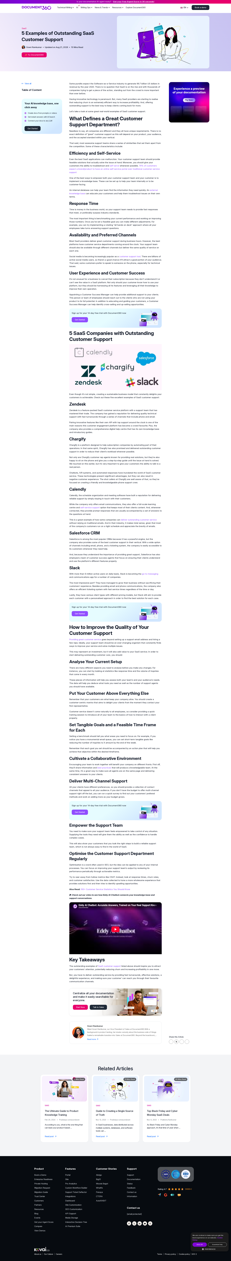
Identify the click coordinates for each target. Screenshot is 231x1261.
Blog (36, 1213)
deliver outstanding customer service (139, 520)
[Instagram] (150, 1223)
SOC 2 (194, 1254)
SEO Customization (73, 1209)
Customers (39, 1200)
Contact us (131, 1192)
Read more (91, 1039)
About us (37, 1254)
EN (185, 7)
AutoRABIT (101, 1200)
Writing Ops (85, 7)
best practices (104, 767)
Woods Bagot (102, 1183)
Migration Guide (41, 1192)
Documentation (133, 1179)
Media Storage (71, 1218)
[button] (209, 1249)
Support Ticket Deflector (76, 1192)
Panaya (99, 1192)
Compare (38, 1226)
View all (28, 83)
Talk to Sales (98, 1007)
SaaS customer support (109, 966)
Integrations (70, 1196)
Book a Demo (40, 1175)
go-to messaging (150, 574)
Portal (67, 1175)
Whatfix (99, 1188)
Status (130, 1183)
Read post (49, 1136)
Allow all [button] (200, 1244)
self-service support (90, 507)
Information (132, 1196)
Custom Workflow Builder (76, 1188)
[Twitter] (134, 1223)
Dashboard (70, 1200)
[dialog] (210, 1241)
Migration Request (42, 1188)
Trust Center (39, 1196)
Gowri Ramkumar (34, 47)
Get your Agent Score (43, 1222)
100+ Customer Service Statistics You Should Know (105, 889)
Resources (117, 7)
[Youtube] (145, 1223)
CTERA (99, 1196)
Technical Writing (64, 7)
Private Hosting (41, 1183)
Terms (159, 1254)
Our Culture (48, 1254)
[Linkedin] (140, 1223)
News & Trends (101, 7)
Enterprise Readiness (43, 1179)
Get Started (33, 128)
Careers (59, 1254)
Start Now (80, 1007)
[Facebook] (129, 1223)
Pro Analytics (71, 1183)
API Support (70, 1213)
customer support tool (130, 256)
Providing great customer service (85, 639)
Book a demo (200, 7)
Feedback (131, 1188)
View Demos (39, 1230)
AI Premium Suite (72, 1226)
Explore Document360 (136, 7)
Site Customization (73, 1205)
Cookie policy (184, 1254)
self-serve (114, 166)
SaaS (24, 28)
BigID (98, 1179)
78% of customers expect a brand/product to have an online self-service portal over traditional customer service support (114, 169)
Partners (38, 1205)
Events (37, 1218)
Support (130, 1175)
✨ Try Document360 (34, 55)
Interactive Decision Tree (76, 1222)
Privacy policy (170, 1254)
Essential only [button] (217, 1244)
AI (77, 7)
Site (67, 1179)
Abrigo (99, 1175)
